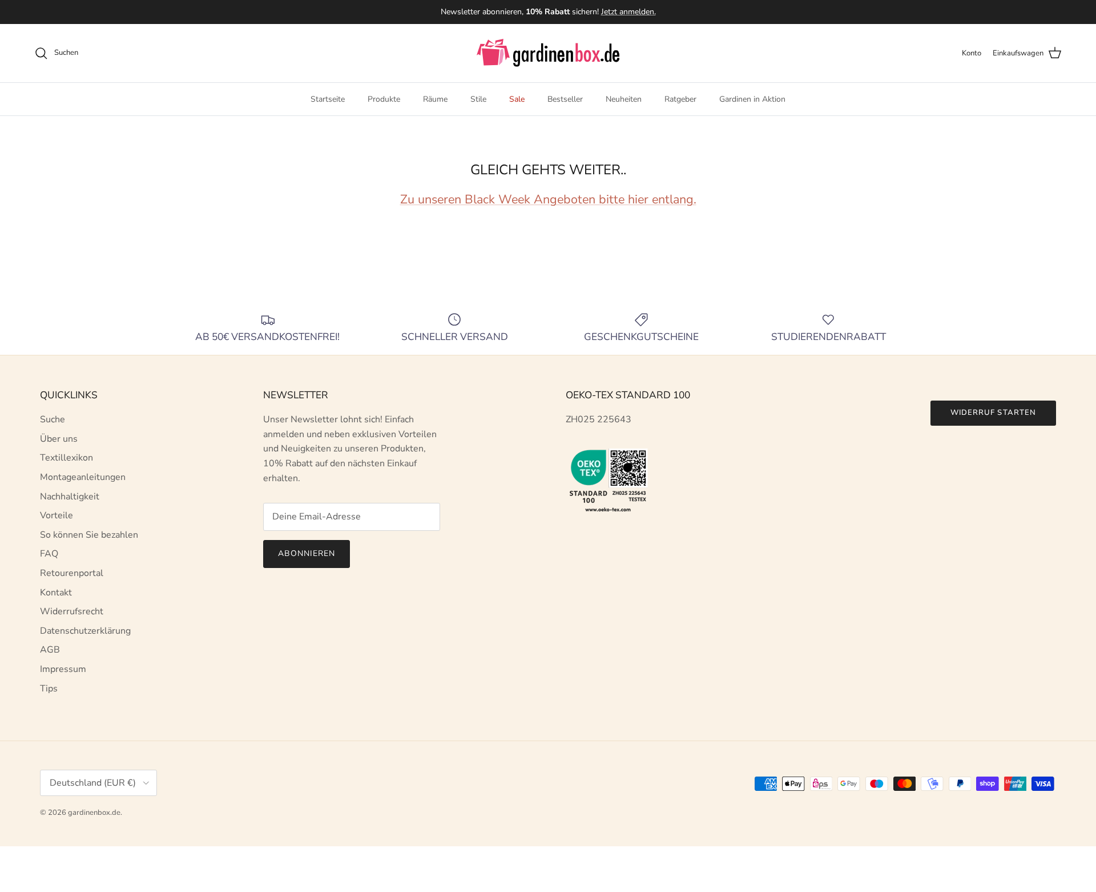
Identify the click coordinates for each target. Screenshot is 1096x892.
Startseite (328, 99)
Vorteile (56, 515)
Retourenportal (71, 573)
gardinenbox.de (94, 812)
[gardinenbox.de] (548, 53)
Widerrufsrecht (71, 611)
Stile (478, 99)
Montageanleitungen (83, 477)
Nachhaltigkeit (69, 496)
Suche (52, 419)
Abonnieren (306, 553)
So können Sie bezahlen (89, 535)
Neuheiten (624, 99)
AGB (50, 649)
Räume (435, 99)
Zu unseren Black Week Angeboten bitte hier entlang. (548, 199)
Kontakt (56, 592)
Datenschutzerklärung (85, 631)
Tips (49, 688)
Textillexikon (66, 457)
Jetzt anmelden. (628, 11)
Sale (517, 99)
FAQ (49, 553)
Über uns (59, 439)
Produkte (384, 99)
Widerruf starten (993, 412)
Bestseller (565, 99)
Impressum (63, 669)
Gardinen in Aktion (752, 99)
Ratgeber (680, 99)
